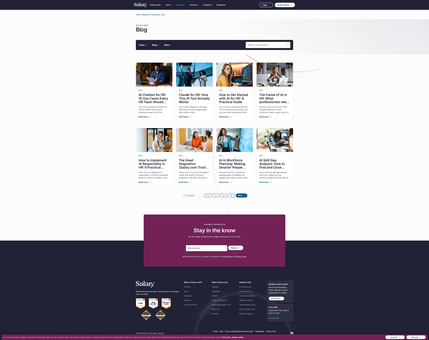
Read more (143, 117)
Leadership (216, 291)
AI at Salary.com (245, 287)
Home (138, 15)
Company (215, 287)
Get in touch (274, 318)
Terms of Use (241, 256)
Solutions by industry (247, 296)
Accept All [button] (393, 337)
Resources (155, 15)
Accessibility (260, 331)
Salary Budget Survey (247, 305)
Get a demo (275, 298)
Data (186, 291)
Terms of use (271, 331)
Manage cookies (237, 337)
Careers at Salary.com (220, 300)
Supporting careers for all (221, 305)
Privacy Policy (227, 256)
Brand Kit (215, 314)
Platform (187, 287)
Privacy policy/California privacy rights (239, 331)
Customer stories (190, 305)
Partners (215, 296)
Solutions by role (245, 291)
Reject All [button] (415, 337)
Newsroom (216, 309)
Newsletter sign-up (246, 314)
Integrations (188, 296)
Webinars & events (246, 300)
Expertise (146, 15)
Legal (221, 331)
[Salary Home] (140, 5)
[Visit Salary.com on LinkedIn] (291, 333)
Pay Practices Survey (247, 309)
